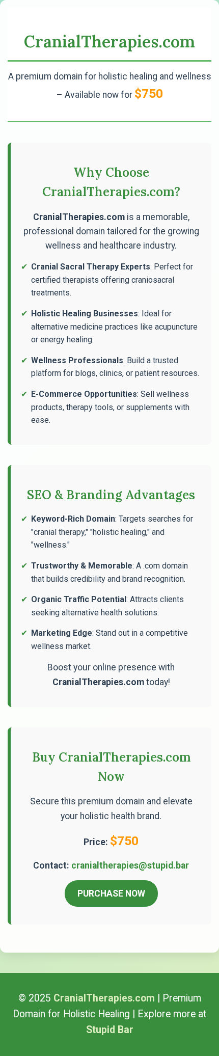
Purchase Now (111, 893)
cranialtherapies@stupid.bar (130, 865)
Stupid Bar (109, 1030)
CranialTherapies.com (109, 41)
